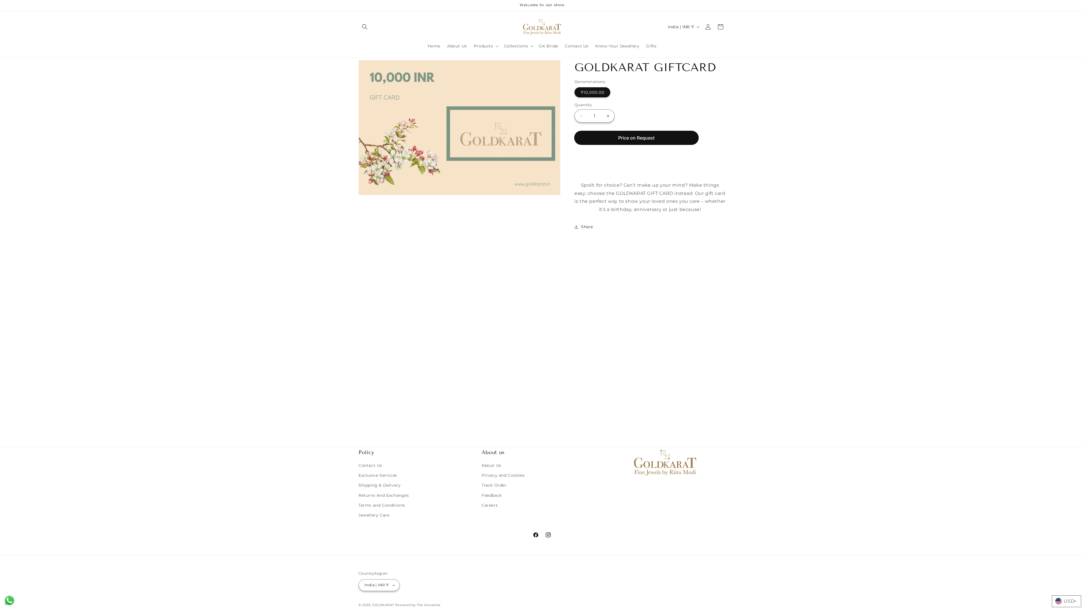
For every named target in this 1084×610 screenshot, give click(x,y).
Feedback (492, 495)
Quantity (583, 105)
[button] (365, 27)
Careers (490, 505)
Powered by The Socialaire (418, 605)
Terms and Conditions (382, 505)
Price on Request (636, 138)
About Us (491, 465)
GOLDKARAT (383, 605)
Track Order (494, 485)
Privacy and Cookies (503, 475)
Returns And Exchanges (384, 495)
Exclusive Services (378, 475)
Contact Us (370, 465)
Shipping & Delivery (380, 485)
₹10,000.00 (592, 92)
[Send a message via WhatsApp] (9, 600)
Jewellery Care (374, 515)
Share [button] (587, 226)
